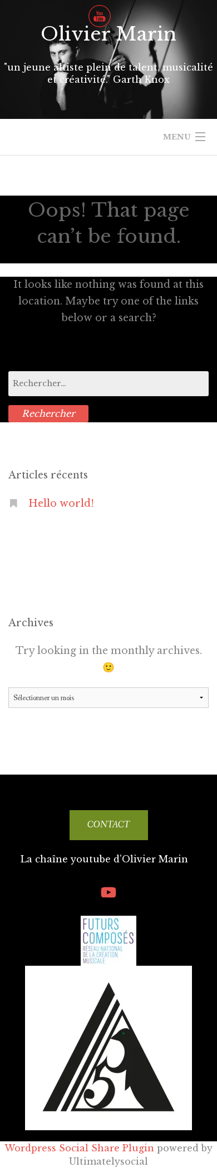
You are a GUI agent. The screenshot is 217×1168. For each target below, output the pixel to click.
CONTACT (108, 825)
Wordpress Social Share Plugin (80, 1148)
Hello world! (61, 503)
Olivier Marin (108, 34)
